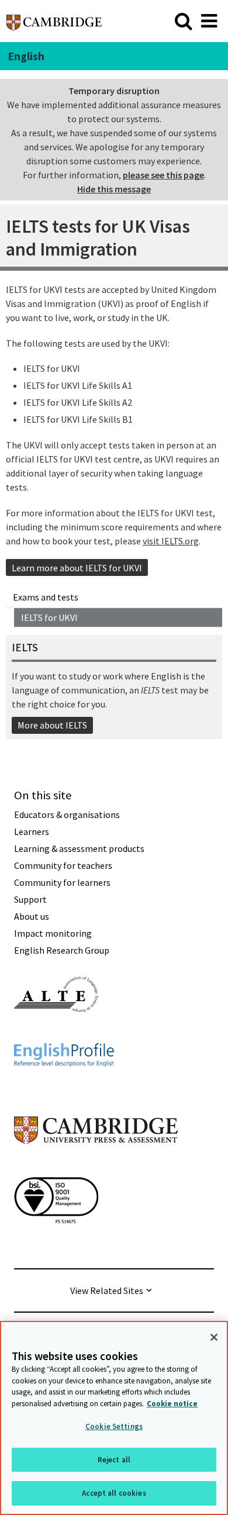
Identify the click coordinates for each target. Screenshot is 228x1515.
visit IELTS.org (171, 541)
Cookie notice (172, 1404)
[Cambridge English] (54, 20)
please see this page (163, 175)
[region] (114, 1418)
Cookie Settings (114, 1426)
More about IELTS (52, 725)
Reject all (114, 1460)
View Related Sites (106, 1290)
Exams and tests (45, 597)
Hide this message (114, 189)
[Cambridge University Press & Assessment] (96, 1167)
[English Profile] (64, 1087)
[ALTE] (56, 1033)
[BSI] (56, 1244)
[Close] (214, 1337)
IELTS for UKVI (49, 617)
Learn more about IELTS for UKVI (77, 568)
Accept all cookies (114, 1493)
